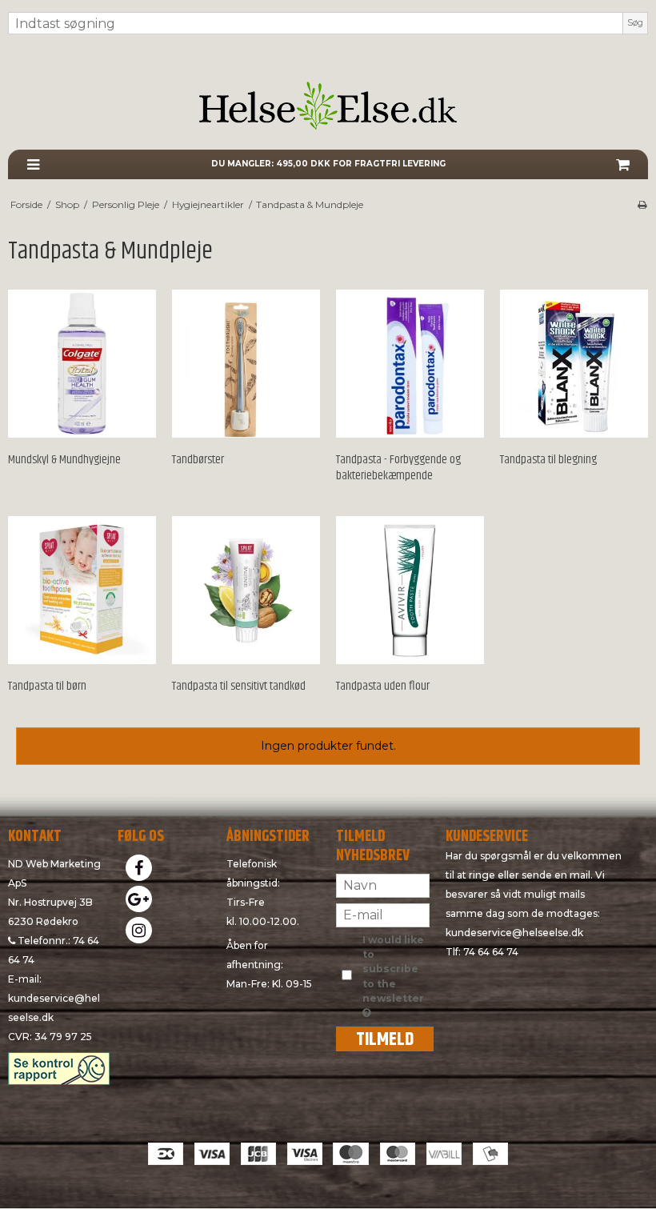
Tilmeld (385, 1039)
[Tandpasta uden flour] (410, 590)
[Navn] (383, 884)
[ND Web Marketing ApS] (328, 106)
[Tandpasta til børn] (82, 590)
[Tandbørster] (246, 364)
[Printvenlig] (642, 204)
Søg (635, 23)
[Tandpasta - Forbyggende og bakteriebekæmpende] (410, 364)
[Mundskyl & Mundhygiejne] (82, 364)
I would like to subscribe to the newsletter (395, 969)
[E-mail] (383, 914)
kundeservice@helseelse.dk (514, 933)
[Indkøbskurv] (623, 164)
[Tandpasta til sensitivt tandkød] (246, 590)
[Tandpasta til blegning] (574, 364)
